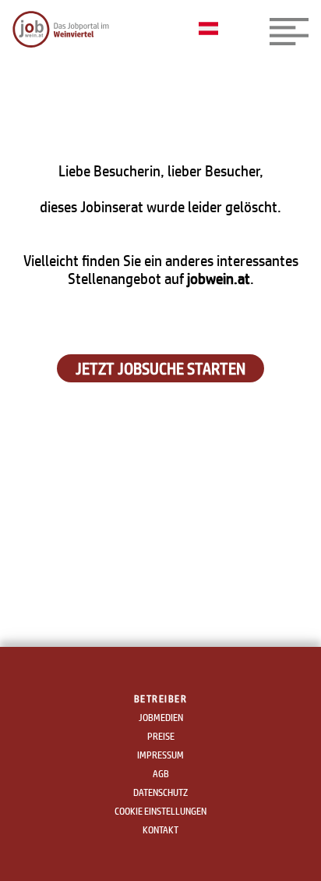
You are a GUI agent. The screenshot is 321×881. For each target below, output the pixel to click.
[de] (212, 29)
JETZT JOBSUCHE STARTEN (160, 368)
